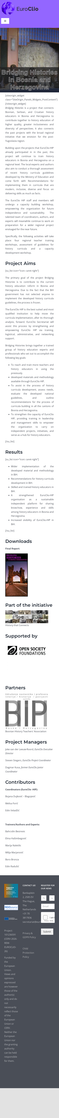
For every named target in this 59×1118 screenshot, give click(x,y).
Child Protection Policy (28, 952)
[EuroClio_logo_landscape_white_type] (20, 2)
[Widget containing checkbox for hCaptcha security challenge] (48, 917)
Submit (47, 931)
